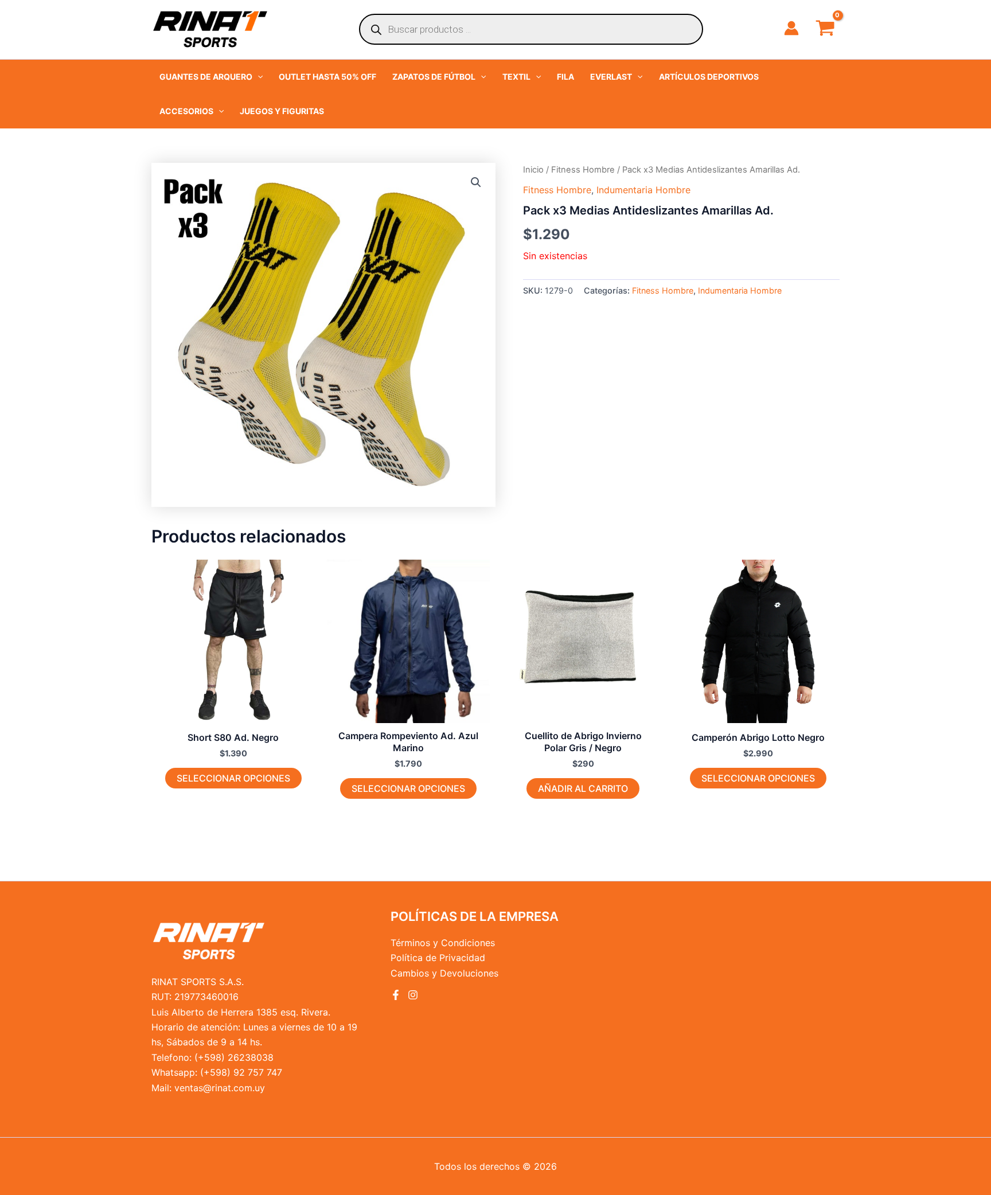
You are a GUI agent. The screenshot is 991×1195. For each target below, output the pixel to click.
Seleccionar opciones (233, 778)
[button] (211, 77)
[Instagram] (413, 995)
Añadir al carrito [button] (583, 788)
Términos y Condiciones (443, 942)
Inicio (533, 170)
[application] (257, 77)
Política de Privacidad (438, 957)
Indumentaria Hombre (643, 190)
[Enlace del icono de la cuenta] (791, 28)
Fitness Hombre (583, 170)
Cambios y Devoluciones (444, 973)
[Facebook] (396, 995)
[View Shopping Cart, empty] (825, 29)
